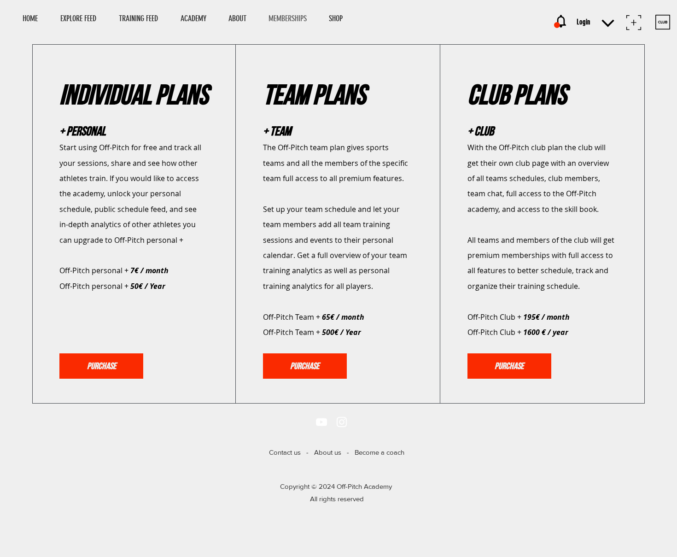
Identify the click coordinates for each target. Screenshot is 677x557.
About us (327, 452)
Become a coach (379, 452)
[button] (340, 18)
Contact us (285, 452)
